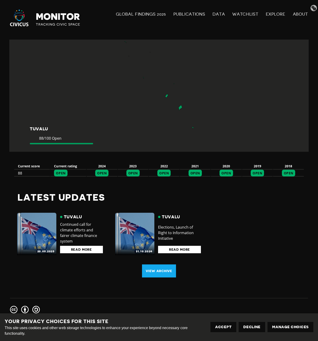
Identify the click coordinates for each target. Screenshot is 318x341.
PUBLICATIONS (189, 14)
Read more (81, 249)
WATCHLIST (245, 14)
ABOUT (300, 14)
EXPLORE (275, 14)
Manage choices (290, 327)
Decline (251, 327)
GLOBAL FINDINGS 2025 (141, 14)
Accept (223, 327)
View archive (159, 271)
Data (219, 14)
